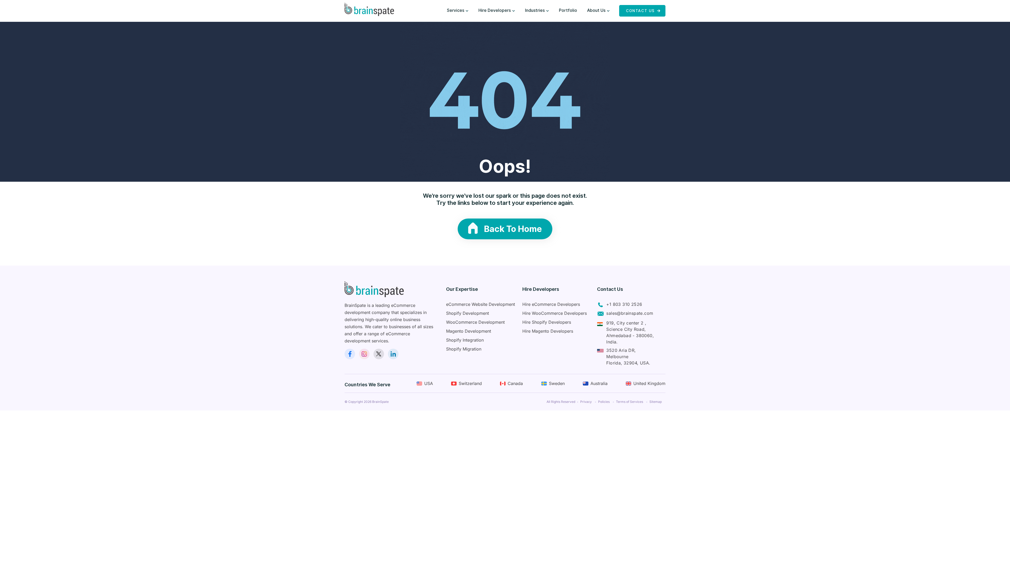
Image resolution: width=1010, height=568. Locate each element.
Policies (604, 402)
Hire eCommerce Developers (551, 304)
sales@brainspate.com (629, 313)
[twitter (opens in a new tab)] (378, 354)
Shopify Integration (465, 340)
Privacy (586, 402)
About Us (596, 10)
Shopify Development (467, 313)
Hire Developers (494, 10)
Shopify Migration (463, 349)
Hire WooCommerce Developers (554, 313)
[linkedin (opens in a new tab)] (393, 354)
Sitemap (655, 402)
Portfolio (568, 10)
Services (455, 10)
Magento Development (468, 331)
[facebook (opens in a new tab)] (350, 354)
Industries (535, 10)
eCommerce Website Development (480, 304)
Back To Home (513, 229)
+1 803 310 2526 (624, 304)
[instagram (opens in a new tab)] (364, 354)
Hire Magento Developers (547, 331)
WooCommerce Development (475, 322)
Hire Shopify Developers (546, 322)
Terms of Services (629, 402)
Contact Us (640, 11)
